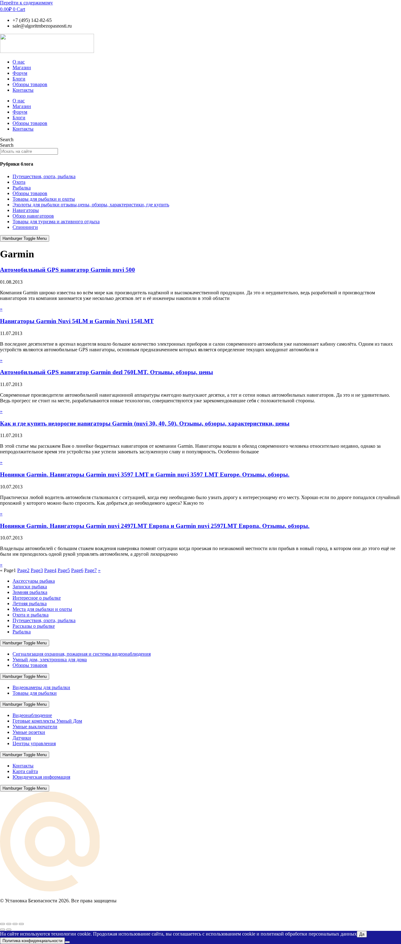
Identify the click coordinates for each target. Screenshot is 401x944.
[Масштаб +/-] (2, 924)
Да (361, 934)
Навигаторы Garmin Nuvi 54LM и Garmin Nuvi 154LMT (77, 321)
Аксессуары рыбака (34, 581)
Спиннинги (25, 227)
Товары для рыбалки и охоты (44, 199)
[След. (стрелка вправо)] (8, 930)
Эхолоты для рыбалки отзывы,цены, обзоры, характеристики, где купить (91, 204)
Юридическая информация (41, 777)
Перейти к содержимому (26, 2)
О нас (19, 61)
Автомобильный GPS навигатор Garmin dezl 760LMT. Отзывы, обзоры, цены (106, 372)
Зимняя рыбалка (30, 592)
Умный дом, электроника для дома (50, 659)
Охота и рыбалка (31, 614)
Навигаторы (26, 210)
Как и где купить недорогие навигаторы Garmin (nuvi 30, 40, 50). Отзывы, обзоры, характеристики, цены (144, 423)
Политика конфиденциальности (32, 940)
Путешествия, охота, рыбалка (44, 176)
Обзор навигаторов (33, 216)
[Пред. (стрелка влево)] (2, 930)
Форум (20, 73)
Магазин (22, 67)
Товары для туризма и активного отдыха (56, 221)
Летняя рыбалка (30, 603)
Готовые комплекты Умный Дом (47, 721)
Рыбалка (22, 187)
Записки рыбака (30, 586)
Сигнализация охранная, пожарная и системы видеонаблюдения (82, 654)
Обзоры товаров (30, 84)
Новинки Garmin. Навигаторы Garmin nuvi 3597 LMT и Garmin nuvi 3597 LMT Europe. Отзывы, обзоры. (144, 474)
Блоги (19, 78)
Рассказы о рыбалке (34, 626)
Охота (19, 182)
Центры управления (34, 743)
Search (6, 139)
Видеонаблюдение (32, 715)
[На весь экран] (8, 924)
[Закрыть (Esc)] (21, 924)
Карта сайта (25, 771)
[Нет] (67, 942)
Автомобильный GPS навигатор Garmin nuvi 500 (67, 269)
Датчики (22, 737)
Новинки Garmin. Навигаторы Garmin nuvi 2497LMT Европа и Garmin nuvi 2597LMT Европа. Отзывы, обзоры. (155, 526)
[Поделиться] (15, 924)
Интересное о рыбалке (37, 598)
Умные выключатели (35, 726)
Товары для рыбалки (35, 693)
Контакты (23, 90)
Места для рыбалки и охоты (42, 609)
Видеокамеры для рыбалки (41, 687)
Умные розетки (29, 732)
